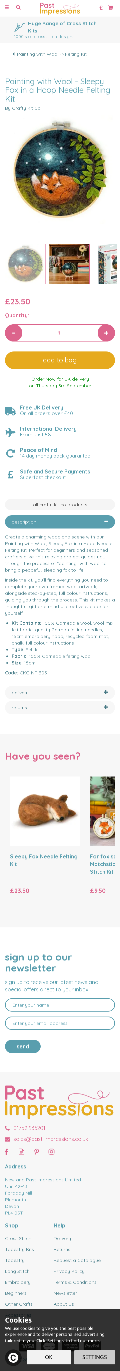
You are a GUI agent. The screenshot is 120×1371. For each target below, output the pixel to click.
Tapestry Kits (19, 1249)
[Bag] (110, 7)
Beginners (16, 1293)
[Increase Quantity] (106, 333)
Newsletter (65, 1293)
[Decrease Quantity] (13, 333)
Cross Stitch (18, 1238)
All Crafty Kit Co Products (60, 505)
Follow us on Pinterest (36, 1152)
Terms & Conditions (75, 1282)
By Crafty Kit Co (23, 108)
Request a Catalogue (77, 1260)
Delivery (62, 1238)
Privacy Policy (69, 1271)
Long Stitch (17, 1271)
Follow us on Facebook (6, 1152)
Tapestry (15, 1260)
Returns (62, 1249)
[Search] (18, 8)
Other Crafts (19, 1304)
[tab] (60, 522)
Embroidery (18, 1282)
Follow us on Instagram (51, 1152)
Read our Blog (21, 1152)
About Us (64, 1304)
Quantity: (17, 315)
